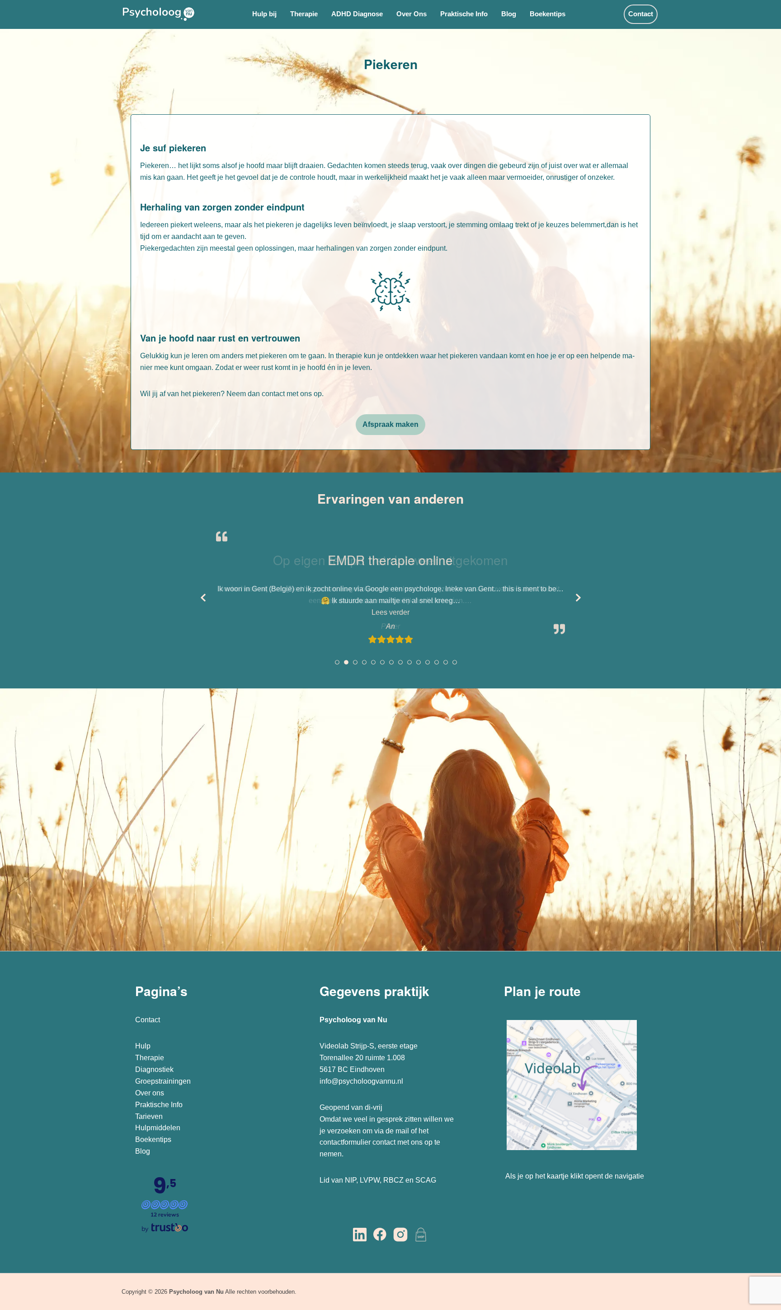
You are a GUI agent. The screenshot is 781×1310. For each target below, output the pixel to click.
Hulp (143, 1046)
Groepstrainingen (163, 1081)
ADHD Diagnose (357, 14)
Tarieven (149, 1116)
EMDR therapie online (390, 560)
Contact (640, 14)
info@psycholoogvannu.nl (361, 1081)
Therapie (304, 14)
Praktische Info (464, 14)
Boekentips (547, 14)
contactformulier (345, 1142)
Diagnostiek (154, 1069)
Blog (508, 14)
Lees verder (428, 612)
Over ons (149, 1093)
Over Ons (411, 14)
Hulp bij (264, 14)
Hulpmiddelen (157, 1128)
